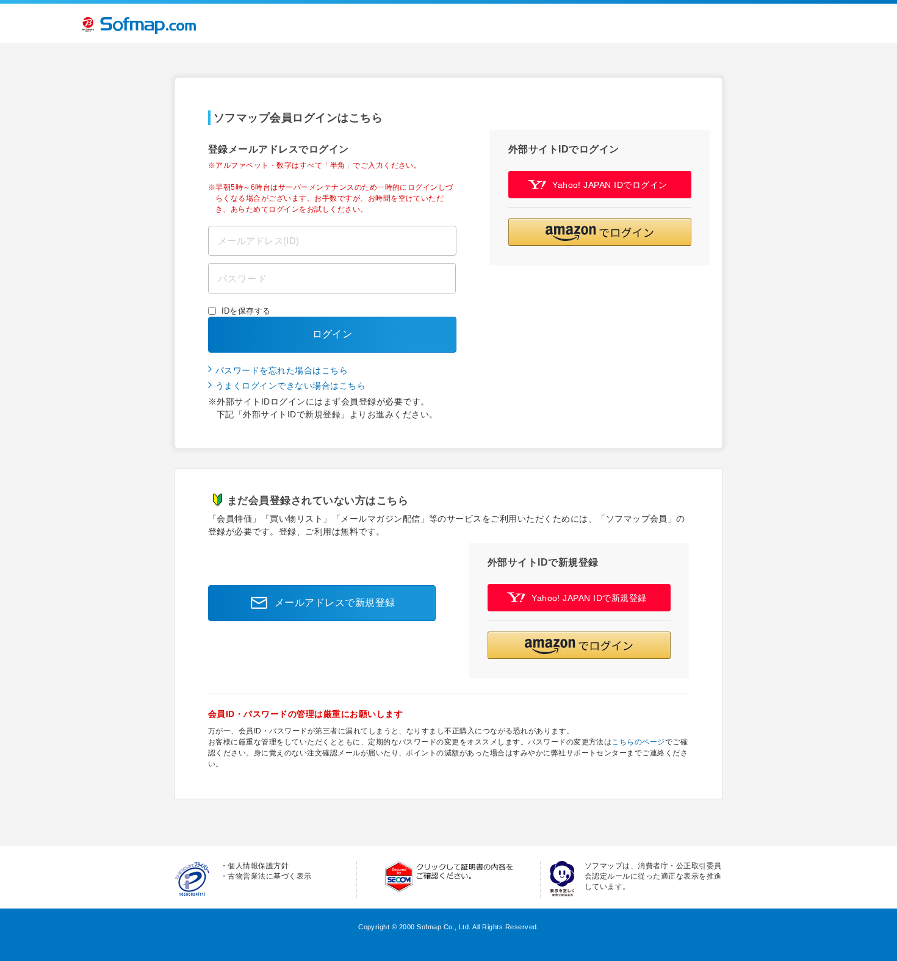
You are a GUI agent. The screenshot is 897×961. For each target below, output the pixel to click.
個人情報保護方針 (258, 866)
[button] (599, 232)
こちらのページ (638, 742)
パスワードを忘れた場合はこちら (281, 370)
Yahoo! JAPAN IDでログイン (610, 185)
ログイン (332, 334)
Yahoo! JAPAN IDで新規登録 (589, 598)
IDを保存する (246, 310)
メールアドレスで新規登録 (335, 602)
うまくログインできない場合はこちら (290, 386)
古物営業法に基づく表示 (269, 876)
